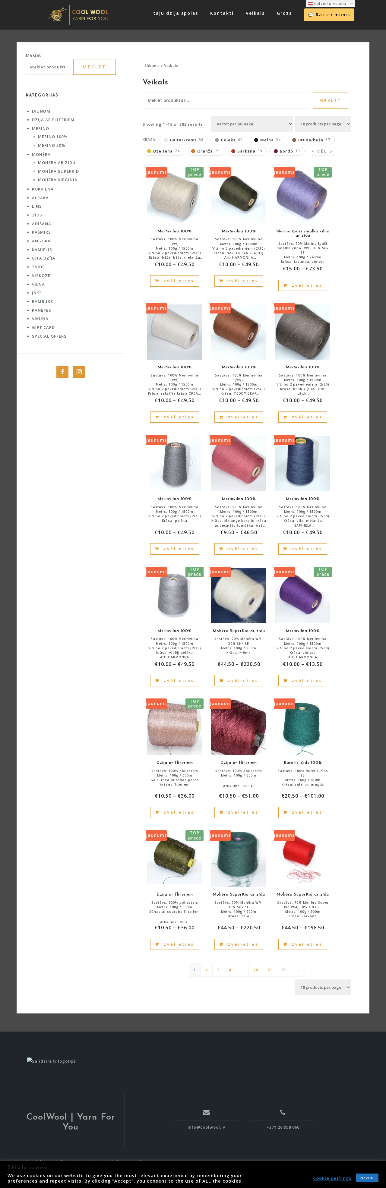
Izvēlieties (177, 280)
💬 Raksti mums (329, 14)
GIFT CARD (43, 327)
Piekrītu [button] (367, 1178)
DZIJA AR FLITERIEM (53, 119)
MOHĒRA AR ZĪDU (57, 162)
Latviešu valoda (329, 3)
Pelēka (232, 140)
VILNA (38, 284)
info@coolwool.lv (206, 1127)
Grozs (284, 13)
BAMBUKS (42, 301)
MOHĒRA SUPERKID (58, 171)
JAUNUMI (42, 111)
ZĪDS (37, 215)
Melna (270, 140)
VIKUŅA (40, 318)
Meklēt (330, 100)
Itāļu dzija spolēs (174, 13)
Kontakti (222, 13)
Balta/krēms (187, 140)
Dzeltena (166, 151)
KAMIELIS (42, 249)
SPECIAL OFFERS (49, 336)
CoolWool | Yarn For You (70, 1122)
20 (255, 969)
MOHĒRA (41, 154)
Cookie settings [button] (332, 1178)
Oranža (208, 151)
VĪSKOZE (41, 275)
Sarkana (249, 151)
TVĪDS (38, 266)
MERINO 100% (53, 136)
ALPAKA (40, 197)
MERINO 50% (51, 145)
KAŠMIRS (41, 232)
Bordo (290, 151)
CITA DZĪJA (43, 258)
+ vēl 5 (322, 151)
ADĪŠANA (41, 223)
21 (269, 969)
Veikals (255, 13)
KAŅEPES (41, 310)
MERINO (40, 128)
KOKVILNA (43, 189)
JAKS (37, 292)
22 (284, 969)
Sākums (152, 65)
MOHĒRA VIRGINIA (58, 179)
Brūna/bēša (314, 140)
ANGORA (41, 241)
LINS (37, 206)
